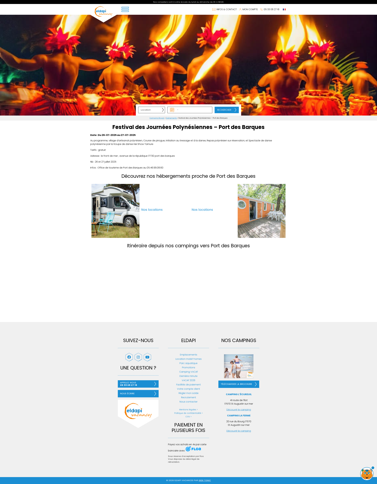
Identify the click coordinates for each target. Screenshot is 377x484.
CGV (187, 416)
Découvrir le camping (238, 409)
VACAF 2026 (188, 380)
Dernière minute (188, 376)
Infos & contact (227, 9)
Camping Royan (157, 118)
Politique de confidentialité (187, 413)
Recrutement (188, 397)
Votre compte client (188, 389)
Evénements (171, 118)
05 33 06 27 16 (271, 9)
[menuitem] (284, 9)
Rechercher (224, 110)
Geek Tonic (205, 480)
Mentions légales (187, 409)
